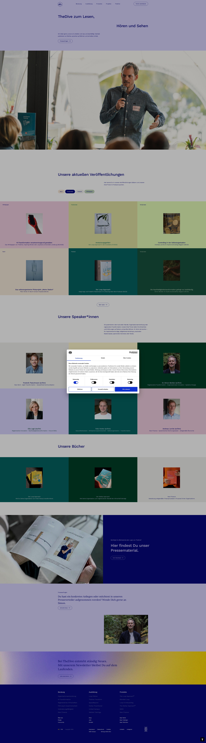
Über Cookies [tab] (127, 358)
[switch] (94, 382)
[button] (202, 739)
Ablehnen (80, 389)
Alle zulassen (126, 389)
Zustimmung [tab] (78, 358)
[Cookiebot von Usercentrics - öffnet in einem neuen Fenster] (130, 352)
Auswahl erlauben (103, 389)
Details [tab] (103, 358)
